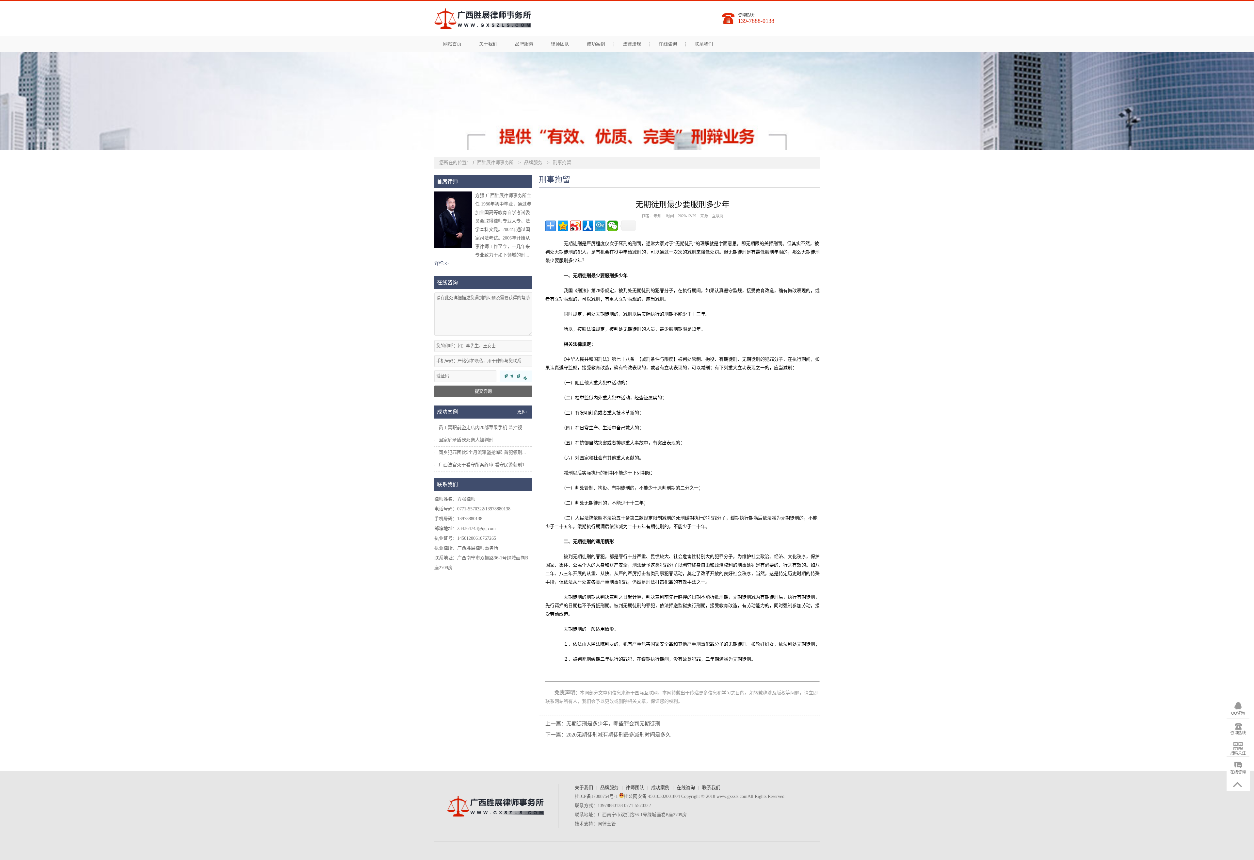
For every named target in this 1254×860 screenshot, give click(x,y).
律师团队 (560, 44)
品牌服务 (524, 44)
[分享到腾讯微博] (600, 226)
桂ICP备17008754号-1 (596, 796)
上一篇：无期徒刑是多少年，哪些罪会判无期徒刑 (602, 723)
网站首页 (452, 44)
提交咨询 (483, 391)
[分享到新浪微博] (575, 226)
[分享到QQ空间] (563, 226)
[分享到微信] (612, 226)
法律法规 (632, 44)
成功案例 (596, 44)
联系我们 (704, 44)
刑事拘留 (562, 162)
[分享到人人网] (588, 226)
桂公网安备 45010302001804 (652, 796)
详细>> (441, 263)
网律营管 (607, 823)
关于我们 (488, 44)
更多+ (522, 412)
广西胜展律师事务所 (493, 162)
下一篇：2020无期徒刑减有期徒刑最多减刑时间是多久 (608, 734)
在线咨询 (668, 44)
